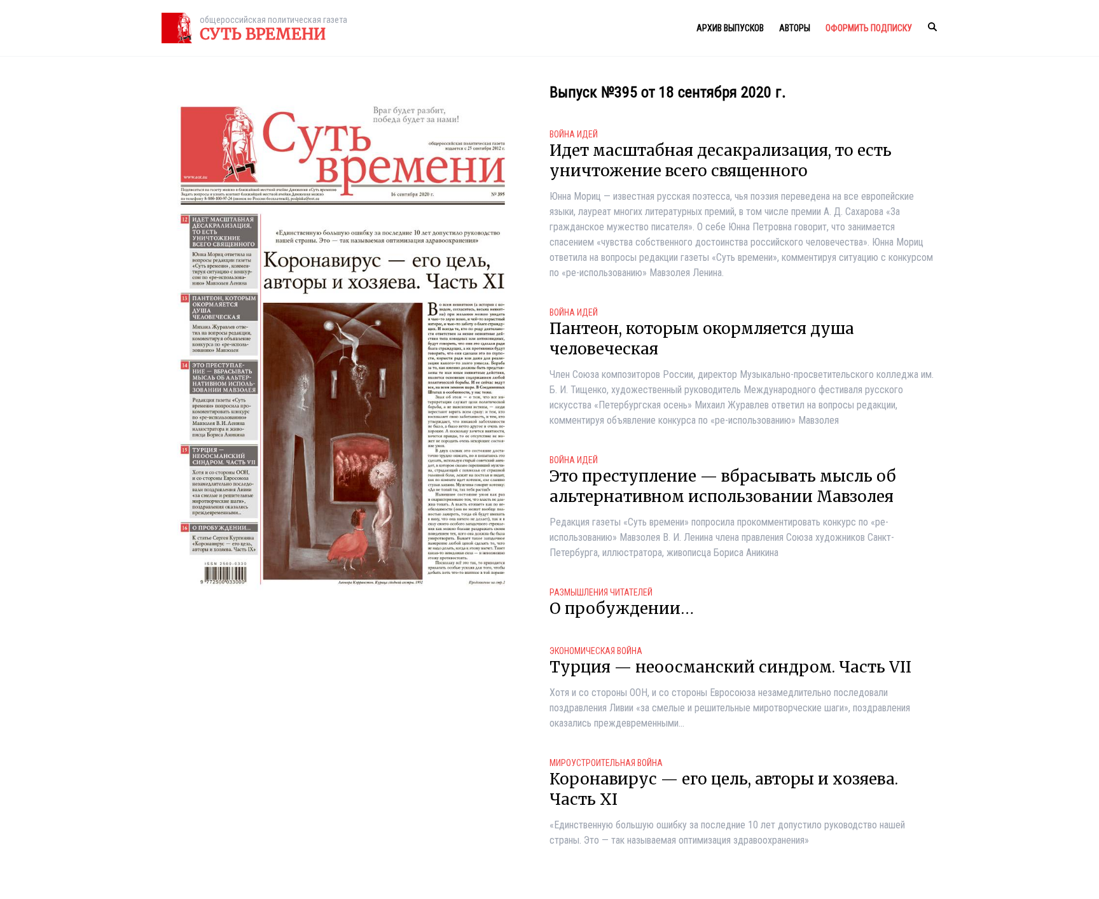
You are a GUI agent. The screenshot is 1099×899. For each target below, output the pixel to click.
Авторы (794, 28)
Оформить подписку (869, 28)
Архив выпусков (730, 28)
